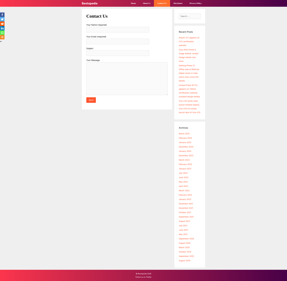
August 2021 (184, 221)
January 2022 (185, 199)
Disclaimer (178, 3)
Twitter (149, 277)
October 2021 (185, 212)
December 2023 (186, 155)
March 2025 (184, 134)
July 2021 (183, 225)
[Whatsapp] (2, 32)
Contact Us (162, 3)
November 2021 (186, 208)
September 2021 (186, 217)
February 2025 (185, 138)
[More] (2, 37)
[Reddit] (2, 23)
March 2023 (184, 160)
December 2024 (186, 147)
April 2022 (183, 186)
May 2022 (183, 182)
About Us (146, 3)
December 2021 (186, 204)
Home (133, 3)
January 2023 (185, 169)
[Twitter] (2, 19)
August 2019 (184, 260)
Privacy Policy (196, 3)
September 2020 (186, 239)
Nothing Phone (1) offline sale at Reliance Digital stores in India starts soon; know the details (189, 73)
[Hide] (1, 41)
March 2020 (184, 247)
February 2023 (185, 164)
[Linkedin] (2, 28)
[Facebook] (2, 14)
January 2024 (185, 151)
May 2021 (183, 234)
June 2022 (183, 177)
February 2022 (185, 195)
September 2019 (186, 256)
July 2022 (183, 173)
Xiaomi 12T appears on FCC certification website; (189, 41)
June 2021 (183, 230)
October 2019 (185, 252)
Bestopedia (90, 3)
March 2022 (184, 190)
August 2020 (184, 243)
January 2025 (185, 142)
